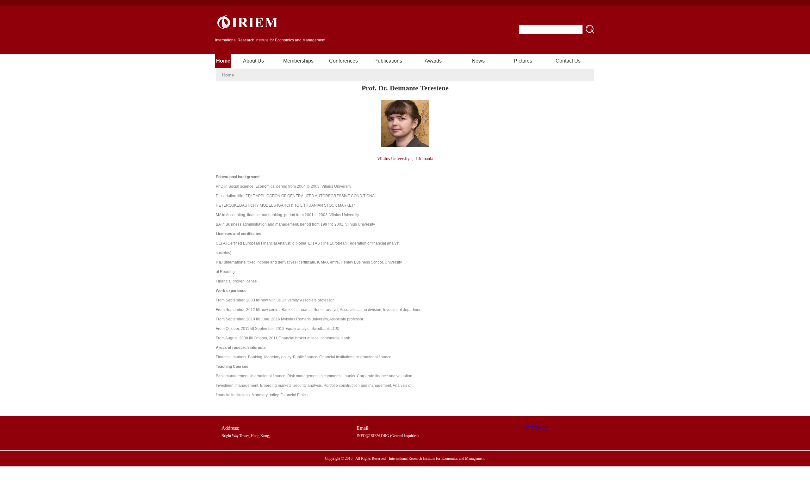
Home (223, 61)
